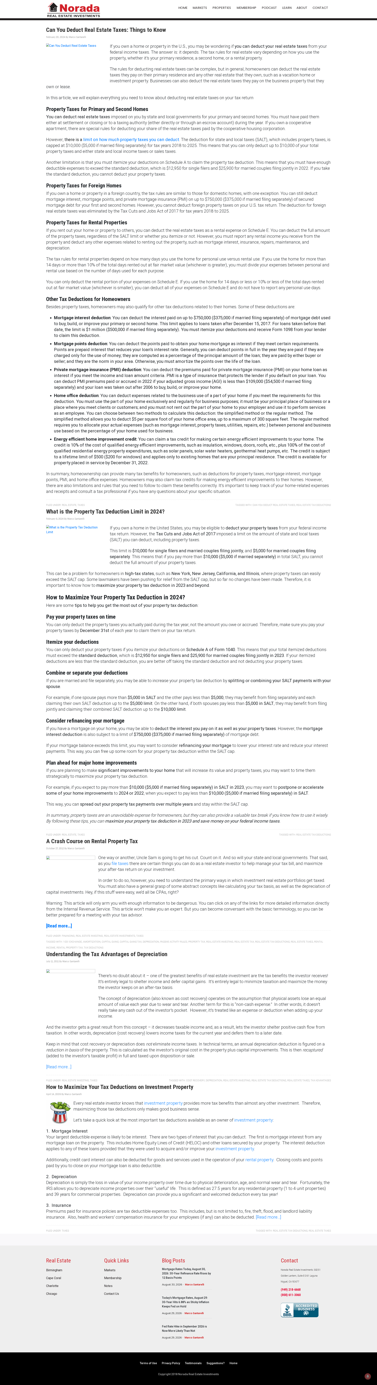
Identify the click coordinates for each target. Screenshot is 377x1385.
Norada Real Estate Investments (73, 9)
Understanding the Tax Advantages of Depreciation (106, 954)
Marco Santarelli (194, 1284)
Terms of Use (148, 1363)
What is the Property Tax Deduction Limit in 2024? (105, 511)
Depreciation (151, 941)
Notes (108, 1286)
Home (233, 1363)
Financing (68, 936)
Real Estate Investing (89, 936)
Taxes (81, 505)
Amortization (92, 941)
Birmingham (54, 1270)
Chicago (51, 1293)
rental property (259, 1159)
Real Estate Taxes (302, 941)
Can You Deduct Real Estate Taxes (274, 505)
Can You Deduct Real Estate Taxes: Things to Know (106, 29)
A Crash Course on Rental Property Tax (92, 841)
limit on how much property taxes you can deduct (131, 139)
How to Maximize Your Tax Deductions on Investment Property (119, 1086)
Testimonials (193, 1363)
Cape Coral (53, 1278)
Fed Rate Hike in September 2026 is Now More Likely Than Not (184, 1328)
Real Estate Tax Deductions (313, 505)
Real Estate (69, 505)
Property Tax (196, 941)
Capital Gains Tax (131, 941)
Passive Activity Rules (173, 941)
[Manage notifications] (368, 1376)
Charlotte (52, 1286)
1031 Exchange (72, 941)
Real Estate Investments (119, 936)
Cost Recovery (195, 1080)
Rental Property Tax (70, 947)
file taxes (120, 863)
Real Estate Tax (244, 941)
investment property (163, 1103)
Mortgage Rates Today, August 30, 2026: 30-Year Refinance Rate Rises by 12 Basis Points (186, 1273)
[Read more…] (59, 926)
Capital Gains (110, 941)
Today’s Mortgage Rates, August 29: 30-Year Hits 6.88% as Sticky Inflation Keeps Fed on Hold (185, 1302)
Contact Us (111, 1293)
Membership (113, 1278)
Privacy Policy (171, 1363)
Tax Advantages (321, 1080)
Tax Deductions (93, 947)
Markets (109, 1270)
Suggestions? (216, 1363)
